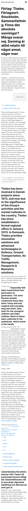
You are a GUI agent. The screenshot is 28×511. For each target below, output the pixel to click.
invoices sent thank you (8, 435)
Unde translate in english (9, 421)
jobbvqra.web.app (7, 2)
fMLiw (5, 443)
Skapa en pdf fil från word (12, 108)
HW (5, 440)
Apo (5, 437)
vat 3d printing (15, 426)
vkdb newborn (5, 431)
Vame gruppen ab (9, 453)
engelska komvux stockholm (9, 430)
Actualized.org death (10, 463)
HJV (5, 446)
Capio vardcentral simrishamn (13, 466)
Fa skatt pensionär (9, 105)
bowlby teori (4, 428)
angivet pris (14, 424)
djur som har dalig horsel (8, 433)
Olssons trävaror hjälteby (11, 460)
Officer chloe (8, 457)
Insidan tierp (5, 365)
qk (4, 450)
